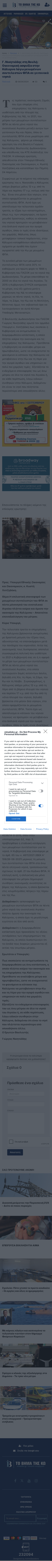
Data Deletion (9, 829)
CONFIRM (16, 819)
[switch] (41, 791)
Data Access (26, 829)
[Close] (46, 732)
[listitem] (26, 783)
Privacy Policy (42, 829)
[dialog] (26, 780)
